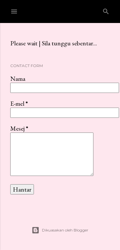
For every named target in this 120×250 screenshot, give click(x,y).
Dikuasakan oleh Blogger (65, 230)
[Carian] (106, 10)
